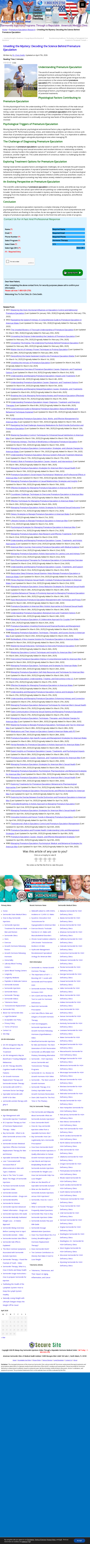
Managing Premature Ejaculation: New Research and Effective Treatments (41, 534)
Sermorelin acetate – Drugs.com (15, 1196)
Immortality (8, 960)
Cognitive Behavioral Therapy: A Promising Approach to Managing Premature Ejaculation (48, 593)
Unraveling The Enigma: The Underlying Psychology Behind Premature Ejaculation (45, 343)
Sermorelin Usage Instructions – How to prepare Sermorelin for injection (15, 1277)
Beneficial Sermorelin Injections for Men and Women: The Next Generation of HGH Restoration (43, 1044)
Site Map (6, 1034)
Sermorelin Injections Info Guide (15, 1214)
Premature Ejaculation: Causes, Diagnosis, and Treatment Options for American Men (46, 758)
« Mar (3, 1337)
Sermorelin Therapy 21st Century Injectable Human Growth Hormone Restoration (42, 1090)
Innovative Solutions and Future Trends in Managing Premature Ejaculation (42, 817)
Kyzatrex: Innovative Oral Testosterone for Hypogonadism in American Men (43, 921)
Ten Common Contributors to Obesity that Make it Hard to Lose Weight (42, 1256)
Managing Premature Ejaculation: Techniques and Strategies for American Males (44, 665)
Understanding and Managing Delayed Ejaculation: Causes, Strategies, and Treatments (46, 389)
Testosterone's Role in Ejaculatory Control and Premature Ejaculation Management (45, 823)
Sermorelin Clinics (11, 935)
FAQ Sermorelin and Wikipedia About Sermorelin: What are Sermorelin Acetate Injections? (42, 1115)
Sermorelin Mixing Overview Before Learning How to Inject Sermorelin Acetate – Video (14, 1231)
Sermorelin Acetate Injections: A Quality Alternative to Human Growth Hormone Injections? (43, 1154)
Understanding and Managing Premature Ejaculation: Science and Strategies (42, 692)
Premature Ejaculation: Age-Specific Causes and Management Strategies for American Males (49, 738)
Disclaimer (30, 1540)
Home (4, 29)
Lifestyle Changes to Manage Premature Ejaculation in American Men (39, 520)
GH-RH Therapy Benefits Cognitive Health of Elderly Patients (13, 1069)
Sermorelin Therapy (11, 995)
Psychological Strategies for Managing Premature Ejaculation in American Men (43, 527)
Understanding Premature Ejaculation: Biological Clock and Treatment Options (43, 613)
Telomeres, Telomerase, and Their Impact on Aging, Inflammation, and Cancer (42, 1274)
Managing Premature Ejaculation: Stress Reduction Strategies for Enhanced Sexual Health (48, 586)
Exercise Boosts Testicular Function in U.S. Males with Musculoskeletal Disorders (41, 932)
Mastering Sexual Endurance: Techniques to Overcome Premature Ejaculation (43, 646)
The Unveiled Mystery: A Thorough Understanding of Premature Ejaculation (42, 329)
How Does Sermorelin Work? (42, 1147)
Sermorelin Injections (12, 988)
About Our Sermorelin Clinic (13, 1013)
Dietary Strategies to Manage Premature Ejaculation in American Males (40, 514)
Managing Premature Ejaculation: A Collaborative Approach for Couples (40, 619)
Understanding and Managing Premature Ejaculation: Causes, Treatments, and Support (47, 567)
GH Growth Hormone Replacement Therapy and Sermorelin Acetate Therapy (13, 1079)
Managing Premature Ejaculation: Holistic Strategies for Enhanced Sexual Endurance (45, 507)
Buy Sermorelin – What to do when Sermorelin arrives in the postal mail (14, 1136)
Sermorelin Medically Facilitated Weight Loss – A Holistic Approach (14, 1220)
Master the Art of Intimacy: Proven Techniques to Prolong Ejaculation (39, 349)
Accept (79, 1541)
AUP (60, 1540)
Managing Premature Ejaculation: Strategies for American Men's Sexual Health (43, 468)
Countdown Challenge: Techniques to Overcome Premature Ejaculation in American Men (47, 494)
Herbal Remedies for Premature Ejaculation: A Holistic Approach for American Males (45, 744)
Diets (6, 939)
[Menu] (82, 5)
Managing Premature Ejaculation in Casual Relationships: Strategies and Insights (44, 481)
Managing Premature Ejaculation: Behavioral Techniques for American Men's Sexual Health (48, 705)
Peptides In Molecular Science (15, 981)
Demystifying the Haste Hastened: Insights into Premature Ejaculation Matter (43, 356)
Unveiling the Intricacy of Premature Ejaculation (30, 362)
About (75, 1360)
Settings (24, 1542)
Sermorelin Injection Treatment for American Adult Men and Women (15, 928)
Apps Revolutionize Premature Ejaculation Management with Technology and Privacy (46, 599)
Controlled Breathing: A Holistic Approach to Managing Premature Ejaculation (43, 804)
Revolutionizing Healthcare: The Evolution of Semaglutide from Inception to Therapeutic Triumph (68, 39)
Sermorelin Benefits (10, 1200)
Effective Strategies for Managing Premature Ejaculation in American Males (42, 685)
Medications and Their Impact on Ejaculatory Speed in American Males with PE (43, 731)
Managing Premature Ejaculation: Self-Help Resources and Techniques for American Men (47, 672)
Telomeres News (11, 1002)
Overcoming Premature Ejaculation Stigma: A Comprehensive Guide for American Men (46, 659)
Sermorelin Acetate (11, 984)
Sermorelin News (10, 992)
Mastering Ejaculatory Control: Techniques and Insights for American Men (41, 652)
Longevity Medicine (11, 977)
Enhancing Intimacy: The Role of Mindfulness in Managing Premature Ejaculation (44, 441)
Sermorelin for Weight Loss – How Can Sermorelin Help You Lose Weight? (42, 1175)
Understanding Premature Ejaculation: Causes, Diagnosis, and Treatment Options (44, 382)
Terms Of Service (11, 1027)
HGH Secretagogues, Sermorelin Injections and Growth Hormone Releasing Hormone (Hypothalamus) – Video (42, 1031)
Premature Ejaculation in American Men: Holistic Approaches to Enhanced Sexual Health (47, 606)
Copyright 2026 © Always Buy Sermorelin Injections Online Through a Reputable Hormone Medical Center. (40, 1350)
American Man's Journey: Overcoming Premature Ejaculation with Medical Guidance (45, 547)
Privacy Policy (9, 1023)
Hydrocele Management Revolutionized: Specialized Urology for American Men (41, 953)
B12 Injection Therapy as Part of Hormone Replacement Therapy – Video (14, 1126)
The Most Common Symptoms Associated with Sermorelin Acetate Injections (14, 1252)
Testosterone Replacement (15, 1006)
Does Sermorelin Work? (40, 1122)
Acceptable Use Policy (12, 1020)
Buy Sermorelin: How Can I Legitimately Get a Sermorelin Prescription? (42, 1140)
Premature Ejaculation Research (22, 29)
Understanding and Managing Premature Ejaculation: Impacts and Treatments (43, 376)
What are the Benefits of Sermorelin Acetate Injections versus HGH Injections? (42, 1192)
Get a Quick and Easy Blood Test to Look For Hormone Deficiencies (41, 999)
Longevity (8, 974)
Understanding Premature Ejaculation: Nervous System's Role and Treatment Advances (47, 455)
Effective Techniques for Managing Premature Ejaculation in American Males (42, 501)
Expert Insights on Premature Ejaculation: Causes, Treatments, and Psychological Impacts (48, 751)
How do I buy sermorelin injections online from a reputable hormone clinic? (41, 1129)
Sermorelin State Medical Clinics (15, 914)
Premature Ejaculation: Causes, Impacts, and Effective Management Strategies (43, 837)
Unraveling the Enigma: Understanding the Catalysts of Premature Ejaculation (43, 336)
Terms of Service (47, 1360)
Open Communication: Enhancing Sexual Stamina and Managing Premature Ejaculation (46, 711)
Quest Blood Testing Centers (15, 970)
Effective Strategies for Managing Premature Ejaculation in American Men (41, 488)
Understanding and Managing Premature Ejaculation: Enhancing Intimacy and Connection (48, 698)
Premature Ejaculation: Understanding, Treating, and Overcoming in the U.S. (42, 679)
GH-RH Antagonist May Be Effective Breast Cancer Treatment (13, 1048)
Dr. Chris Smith (18, 55)
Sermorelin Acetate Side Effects (15, 1238)
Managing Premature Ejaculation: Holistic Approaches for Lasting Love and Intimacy (45, 553)
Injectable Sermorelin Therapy (14, 1157)
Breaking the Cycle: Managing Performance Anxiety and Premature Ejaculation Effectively (47, 395)
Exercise (7, 942)
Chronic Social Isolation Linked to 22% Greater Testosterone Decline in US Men (43, 942)
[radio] (36, 860)
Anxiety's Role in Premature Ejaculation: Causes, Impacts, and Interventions (42, 461)
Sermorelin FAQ (9, 1009)
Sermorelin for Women (11, 1203)
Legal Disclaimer (10, 1016)
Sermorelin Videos (11, 999)
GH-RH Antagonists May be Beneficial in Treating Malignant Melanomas (14, 1058)
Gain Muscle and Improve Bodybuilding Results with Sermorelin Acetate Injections (42, 1164)
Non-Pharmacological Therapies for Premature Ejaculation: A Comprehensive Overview (47, 560)
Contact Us (7, 1030)
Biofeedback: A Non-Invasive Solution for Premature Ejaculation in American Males (45, 639)
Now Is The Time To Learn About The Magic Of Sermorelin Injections (14, 1178)
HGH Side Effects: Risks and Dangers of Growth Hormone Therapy (42, 1016)
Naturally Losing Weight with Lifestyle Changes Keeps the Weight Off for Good (14, 1301)
